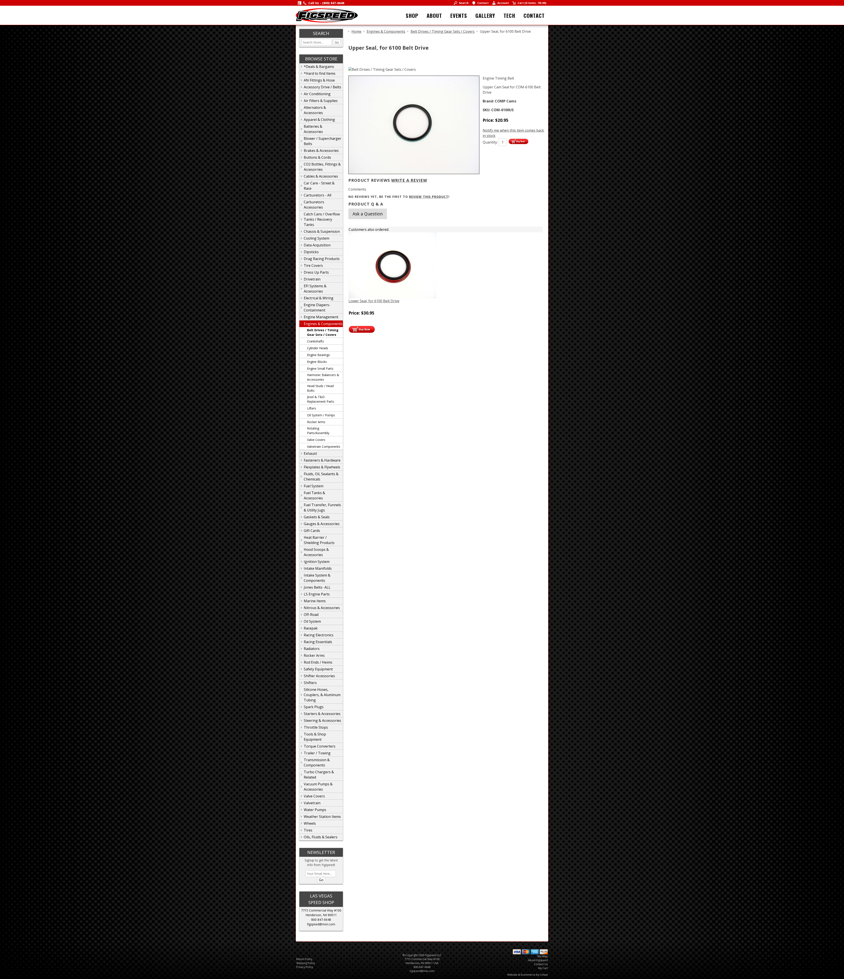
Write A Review (409, 180)
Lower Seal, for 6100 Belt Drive (374, 300)
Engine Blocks (317, 362)
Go (337, 42)
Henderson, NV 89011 (321, 915)
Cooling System (316, 238)
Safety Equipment (318, 669)
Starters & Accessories (322, 713)
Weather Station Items (322, 816)
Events (458, 15)
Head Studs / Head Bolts (320, 388)
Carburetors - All (317, 195)
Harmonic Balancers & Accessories (323, 377)
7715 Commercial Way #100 (321, 910)
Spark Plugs (314, 706)
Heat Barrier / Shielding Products (319, 540)
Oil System (312, 621)
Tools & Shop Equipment (315, 737)
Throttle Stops (316, 727)
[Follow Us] (299, 3)
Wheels (310, 823)
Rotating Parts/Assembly (318, 430)
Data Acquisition (317, 245)
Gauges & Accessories (322, 523)
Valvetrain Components (323, 446)
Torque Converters (319, 746)
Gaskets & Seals (317, 517)
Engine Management (321, 317)
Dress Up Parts (316, 272)
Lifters (311, 408)
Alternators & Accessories (315, 110)
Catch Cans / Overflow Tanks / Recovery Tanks (322, 219)
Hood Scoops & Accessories (316, 552)
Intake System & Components (317, 578)
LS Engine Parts (317, 594)
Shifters (310, 682)
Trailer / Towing (317, 753)
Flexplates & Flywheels (322, 467)
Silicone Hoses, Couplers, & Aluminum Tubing (322, 694)
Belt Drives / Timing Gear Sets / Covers (322, 332)
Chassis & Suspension (322, 231)
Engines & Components (323, 323)
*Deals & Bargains (319, 66)
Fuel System (313, 486)
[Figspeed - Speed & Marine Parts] (327, 15)
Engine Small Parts (320, 368)
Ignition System (316, 561)
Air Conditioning (317, 93)
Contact (534, 15)
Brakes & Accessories (321, 150)
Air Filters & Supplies (321, 100)
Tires (308, 830)
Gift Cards (312, 530)
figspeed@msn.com (321, 924)
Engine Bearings (318, 355)
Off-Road (311, 614)
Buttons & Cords (317, 157)
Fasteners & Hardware (322, 460)
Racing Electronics (318, 635)
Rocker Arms (316, 422)
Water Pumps (315, 809)
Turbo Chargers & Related (319, 775)
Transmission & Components (317, 762)
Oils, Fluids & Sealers (320, 837)
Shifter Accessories (319, 675)
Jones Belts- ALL (317, 587)
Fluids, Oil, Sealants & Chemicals (321, 476)
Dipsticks (311, 251)
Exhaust (310, 453)
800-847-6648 (321, 919)
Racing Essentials (318, 641)
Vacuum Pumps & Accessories (318, 787)
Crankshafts (315, 341)
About (434, 15)
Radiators (312, 648)
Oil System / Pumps (321, 415)
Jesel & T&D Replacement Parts (320, 399)
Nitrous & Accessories (322, 607)
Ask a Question (368, 214)
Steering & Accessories (322, 720)
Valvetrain (312, 803)
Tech (509, 15)
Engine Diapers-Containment (317, 307)
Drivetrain (312, 279)
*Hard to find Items (319, 73)
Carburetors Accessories (314, 205)
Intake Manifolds (318, 568)
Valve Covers (316, 440)
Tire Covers (313, 265)
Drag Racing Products (322, 258)
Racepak (311, 628)
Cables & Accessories (321, 176)
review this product (428, 197)
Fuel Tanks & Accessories (314, 495)
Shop (412, 15)
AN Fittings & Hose (319, 80)
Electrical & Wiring (318, 298)
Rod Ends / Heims (318, 662)
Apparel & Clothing (319, 119)
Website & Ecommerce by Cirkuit (527, 975)
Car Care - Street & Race (319, 186)
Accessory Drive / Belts (322, 87)
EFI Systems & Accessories (315, 289)
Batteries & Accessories (313, 129)
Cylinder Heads (317, 348)
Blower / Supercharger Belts (322, 141)
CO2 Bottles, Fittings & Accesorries (322, 167)
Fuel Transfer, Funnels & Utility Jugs (322, 507)
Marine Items (315, 601)
